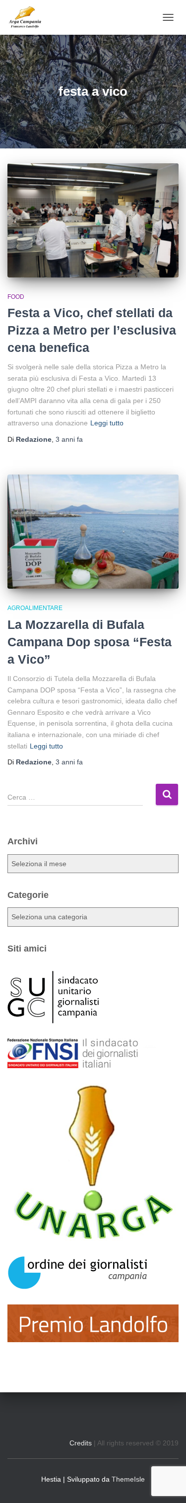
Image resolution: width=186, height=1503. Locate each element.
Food (15, 296)
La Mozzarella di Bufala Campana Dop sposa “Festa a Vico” (89, 641)
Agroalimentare (34, 608)
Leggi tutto (107, 423)
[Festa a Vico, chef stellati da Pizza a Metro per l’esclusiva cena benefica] (93, 220)
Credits (80, 1443)
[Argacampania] (28, 17)
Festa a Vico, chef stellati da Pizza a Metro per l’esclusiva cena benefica (91, 330)
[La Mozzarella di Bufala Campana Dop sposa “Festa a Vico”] (93, 532)
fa (69, 439)
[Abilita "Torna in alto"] (166, 1483)
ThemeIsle (128, 1479)
